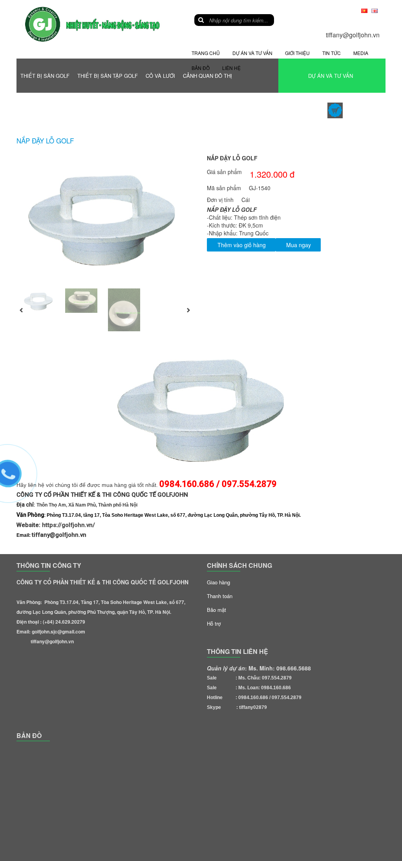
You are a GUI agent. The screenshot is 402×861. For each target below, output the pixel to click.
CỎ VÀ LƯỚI (160, 75)
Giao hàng (218, 582)
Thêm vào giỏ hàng (241, 245)
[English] (374, 10)
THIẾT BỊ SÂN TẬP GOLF (107, 75)
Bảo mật (216, 609)
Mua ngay (298, 245)
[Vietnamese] (364, 10)
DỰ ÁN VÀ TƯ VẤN (330, 75)
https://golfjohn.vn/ (68, 525)
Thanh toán (219, 596)
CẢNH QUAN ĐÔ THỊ (207, 75)
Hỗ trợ (214, 623)
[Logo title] (93, 24)
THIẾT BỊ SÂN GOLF (44, 75)
